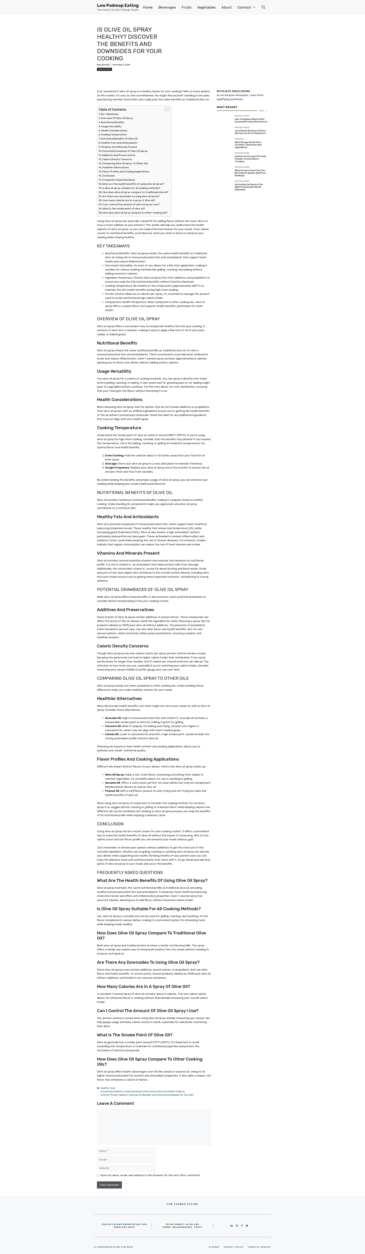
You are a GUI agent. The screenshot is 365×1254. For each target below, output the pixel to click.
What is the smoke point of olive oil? (124, 208)
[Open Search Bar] (263, 7)
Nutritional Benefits (112, 122)
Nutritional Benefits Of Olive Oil (119, 138)
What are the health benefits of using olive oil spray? (133, 183)
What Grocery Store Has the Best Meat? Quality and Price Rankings (250, 173)
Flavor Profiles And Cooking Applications (125, 171)
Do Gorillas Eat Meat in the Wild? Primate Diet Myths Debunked (249, 187)
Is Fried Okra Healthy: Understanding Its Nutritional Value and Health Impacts (143, 1091)
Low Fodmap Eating (118, 5)
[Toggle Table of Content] (165, 109)
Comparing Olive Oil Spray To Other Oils (125, 163)
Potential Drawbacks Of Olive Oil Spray (125, 151)
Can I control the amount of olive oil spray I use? (131, 204)
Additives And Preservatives (118, 155)
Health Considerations (114, 130)
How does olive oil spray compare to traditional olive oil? (136, 192)
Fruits (186, 7)
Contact (244, 7)
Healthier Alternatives (115, 167)
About (226, 7)
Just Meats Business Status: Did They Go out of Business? (250, 132)
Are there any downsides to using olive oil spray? (130, 196)
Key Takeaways (109, 114)
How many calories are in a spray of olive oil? (129, 200)
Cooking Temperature (114, 134)
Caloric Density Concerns (117, 159)
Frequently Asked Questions (118, 179)
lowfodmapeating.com (111, 1247)
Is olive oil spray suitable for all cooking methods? (131, 188)
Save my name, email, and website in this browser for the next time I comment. (150, 1175)
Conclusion (108, 175)
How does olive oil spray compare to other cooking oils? (135, 212)
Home (148, 7)
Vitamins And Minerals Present (119, 146)
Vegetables (206, 7)
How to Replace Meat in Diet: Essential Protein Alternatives (251, 120)
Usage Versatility (111, 126)
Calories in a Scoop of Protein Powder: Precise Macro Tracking (250, 159)
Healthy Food (104, 69)
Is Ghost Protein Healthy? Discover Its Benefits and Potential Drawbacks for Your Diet (147, 1095)
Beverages (167, 7)
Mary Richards (103, 65)
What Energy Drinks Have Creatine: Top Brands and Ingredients (248, 145)
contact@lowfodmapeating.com (124, 1224)
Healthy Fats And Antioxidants (119, 142)
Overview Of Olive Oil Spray (117, 118)
